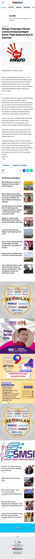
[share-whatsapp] (31, 170)
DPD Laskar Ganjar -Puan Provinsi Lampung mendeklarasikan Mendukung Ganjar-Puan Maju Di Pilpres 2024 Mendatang (12, 492)
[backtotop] (17, 537)
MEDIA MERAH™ (17, 553)
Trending (3, 7)
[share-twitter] (27, 170)
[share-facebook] (24, 170)
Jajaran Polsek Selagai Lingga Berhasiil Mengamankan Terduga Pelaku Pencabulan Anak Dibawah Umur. (12, 515)
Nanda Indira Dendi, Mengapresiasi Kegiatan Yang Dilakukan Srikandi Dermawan (12, 504)
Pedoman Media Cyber (18, 545)
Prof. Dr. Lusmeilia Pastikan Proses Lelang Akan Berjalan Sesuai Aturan (11, 468)
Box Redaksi (17, 544)
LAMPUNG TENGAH (19, 165)
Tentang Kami (17, 547)
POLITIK (11, 7)
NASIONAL (27, 7)
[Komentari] (3, 170)
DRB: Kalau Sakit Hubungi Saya (10, 479)
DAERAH (18, 7)
